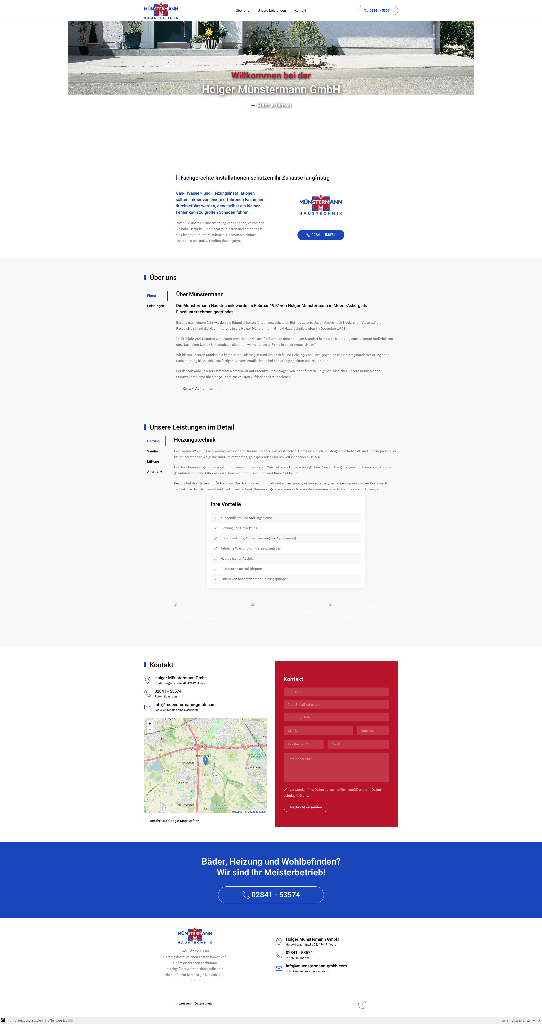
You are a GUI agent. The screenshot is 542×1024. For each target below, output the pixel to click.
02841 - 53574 (380, 10)
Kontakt (300, 10)
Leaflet (239, 811)
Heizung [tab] (153, 441)
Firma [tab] (151, 295)
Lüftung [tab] (153, 461)
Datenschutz (204, 1003)
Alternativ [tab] (154, 471)
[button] (208, 615)
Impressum (184, 1003)
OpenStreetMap (256, 811)
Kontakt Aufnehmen (198, 388)
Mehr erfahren (274, 105)
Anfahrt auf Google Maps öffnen (174, 820)
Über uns (242, 10)
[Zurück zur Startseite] (161, 10)
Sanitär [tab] (152, 451)
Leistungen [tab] (155, 305)
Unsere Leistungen (272, 10)
